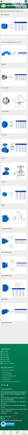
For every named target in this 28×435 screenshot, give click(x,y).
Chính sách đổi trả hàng (7, 374)
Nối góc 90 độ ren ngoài (6, 322)
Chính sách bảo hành (6, 372)
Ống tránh (3, 64)
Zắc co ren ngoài (5, 87)
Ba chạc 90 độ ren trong (6, 275)
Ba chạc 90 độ (4, 299)
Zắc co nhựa (4, 134)
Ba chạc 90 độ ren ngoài (6, 252)
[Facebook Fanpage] (2, 385)
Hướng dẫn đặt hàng (6, 379)
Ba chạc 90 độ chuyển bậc (6, 228)
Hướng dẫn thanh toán (6, 377)
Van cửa (3, 158)
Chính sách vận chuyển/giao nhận (9, 375)
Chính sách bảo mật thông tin (8, 370)
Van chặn (3, 181)
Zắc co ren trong (4, 111)
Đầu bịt (2, 205)
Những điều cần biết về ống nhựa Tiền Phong (11, 381)
